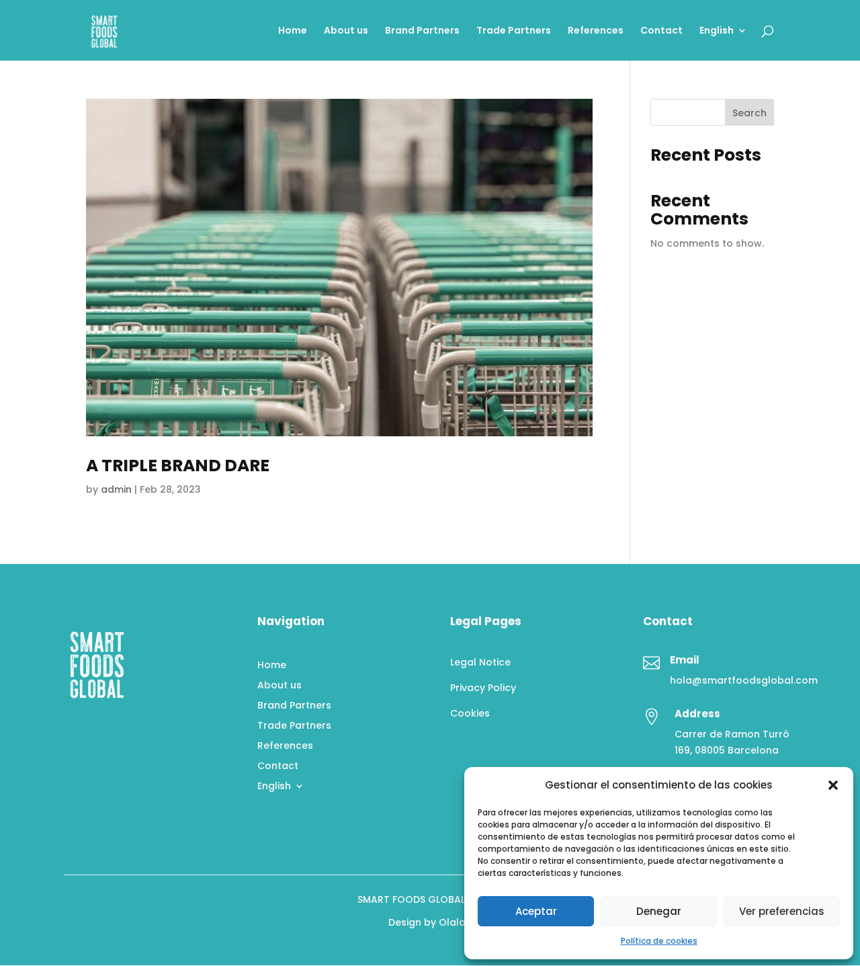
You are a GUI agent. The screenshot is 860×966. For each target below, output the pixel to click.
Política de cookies (659, 941)
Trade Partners (513, 31)
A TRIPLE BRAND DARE (177, 465)
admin (116, 489)
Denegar (658, 911)
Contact (661, 31)
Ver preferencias (781, 911)
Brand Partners (422, 31)
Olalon (455, 922)
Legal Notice (480, 662)
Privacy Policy (483, 687)
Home (292, 31)
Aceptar (536, 911)
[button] (833, 785)
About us (346, 31)
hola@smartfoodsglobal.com (744, 680)
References (596, 31)
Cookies (470, 713)
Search (749, 113)
